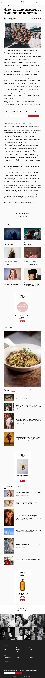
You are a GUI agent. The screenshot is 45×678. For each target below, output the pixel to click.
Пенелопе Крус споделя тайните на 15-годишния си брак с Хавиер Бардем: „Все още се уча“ (28, 407)
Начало (5, 5)
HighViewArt (24, 398)
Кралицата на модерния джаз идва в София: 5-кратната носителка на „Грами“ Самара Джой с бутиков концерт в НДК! (28, 438)
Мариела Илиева (12, 18)
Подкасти (18, 647)
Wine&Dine (6, 647)
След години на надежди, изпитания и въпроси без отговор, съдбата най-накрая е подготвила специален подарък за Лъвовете (28, 517)
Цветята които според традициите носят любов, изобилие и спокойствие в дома (31, 263)
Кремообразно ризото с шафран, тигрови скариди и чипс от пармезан (20, 389)
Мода (17, 547)
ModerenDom (19, 659)
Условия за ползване (8, 657)
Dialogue (5, 649)
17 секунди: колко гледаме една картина (27, 397)
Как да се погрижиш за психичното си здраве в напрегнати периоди (26, 502)
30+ (16, 409)
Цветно (5, 651)
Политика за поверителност (9, 659)
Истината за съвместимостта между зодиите (32, 243)
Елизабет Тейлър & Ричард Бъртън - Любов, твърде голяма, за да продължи (28, 560)
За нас (17, 657)
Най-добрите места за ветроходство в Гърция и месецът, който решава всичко (28, 531)
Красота (17, 423)
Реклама (31, 657)
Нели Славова (23, 547)
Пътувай (31, 651)
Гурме (5, 391)
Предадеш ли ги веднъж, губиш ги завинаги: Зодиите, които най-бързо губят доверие (32, 284)
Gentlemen (18, 533)
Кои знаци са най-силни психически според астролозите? (10, 263)
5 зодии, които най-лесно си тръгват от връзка (11, 243)
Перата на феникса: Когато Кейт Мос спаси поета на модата (28, 545)
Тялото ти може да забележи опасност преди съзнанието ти (12, 283)
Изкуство (17, 398)
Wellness (10, 5)
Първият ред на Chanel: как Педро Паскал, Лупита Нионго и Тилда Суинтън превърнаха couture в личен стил (28, 421)
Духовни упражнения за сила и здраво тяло (23, 202)
